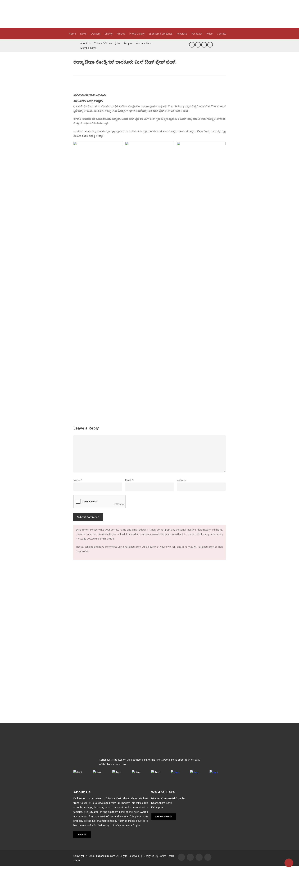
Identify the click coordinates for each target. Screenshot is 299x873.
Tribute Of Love (103, 43)
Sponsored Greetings (160, 33)
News (83, 33)
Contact (221, 33)
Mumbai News (88, 47)
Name (77, 480)
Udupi (83, 802)
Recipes (128, 43)
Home (72, 33)
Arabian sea (121, 816)
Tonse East (114, 798)
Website (181, 480)
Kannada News (144, 43)
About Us (85, 43)
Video (209, 33)
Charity (108, 33)
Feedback (196, 33)
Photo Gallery (136, 33)
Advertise (182, 33)
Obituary (95, 33)
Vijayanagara (124, 825)
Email (129, 480)
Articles (121, 33)
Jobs (117, 43)
